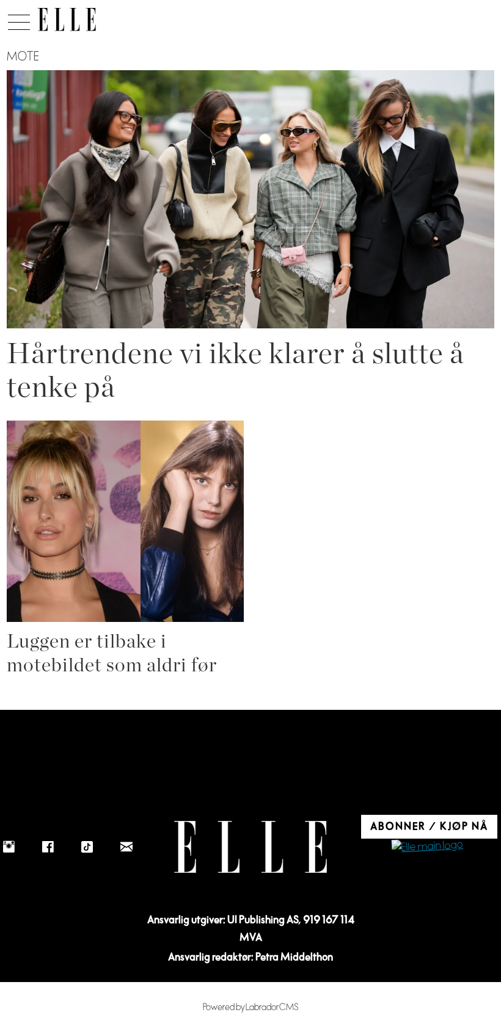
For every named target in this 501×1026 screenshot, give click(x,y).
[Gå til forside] (67, 19)
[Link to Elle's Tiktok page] (87, 847)
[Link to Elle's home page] (250, 847)
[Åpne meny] (19, 19)
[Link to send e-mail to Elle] (126, 847)
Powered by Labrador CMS (251, 1007)
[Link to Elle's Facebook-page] (48, 847)
